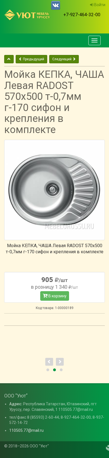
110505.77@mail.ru (26, 430)
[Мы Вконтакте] (55, 5)
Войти (99, 5)
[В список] (9, 59)
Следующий (62, 59)
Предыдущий (33, 59)
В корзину (57, 296)
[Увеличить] (54, 190)
